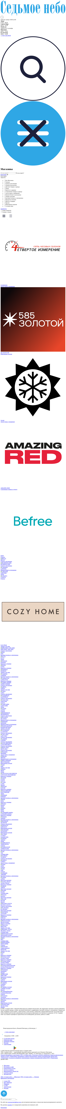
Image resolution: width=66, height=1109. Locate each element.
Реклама (6, 1043)
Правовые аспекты (9, 1041)
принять (9, 1105)
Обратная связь (8, 1040)
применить (4, 209)
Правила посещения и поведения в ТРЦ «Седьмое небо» (16, 1055)
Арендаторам (7, 1044)
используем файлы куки (14, 1102)
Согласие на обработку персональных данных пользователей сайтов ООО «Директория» (33, 1058)
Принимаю (4, 1107)
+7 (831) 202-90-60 (9, 1032)
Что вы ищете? (20, 173)
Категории (4, 174)
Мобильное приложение (7, 1078)
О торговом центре (9, 1038)
